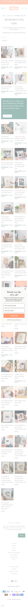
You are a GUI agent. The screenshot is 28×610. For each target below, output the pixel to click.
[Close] (25, 289)
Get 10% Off (14, 315)
